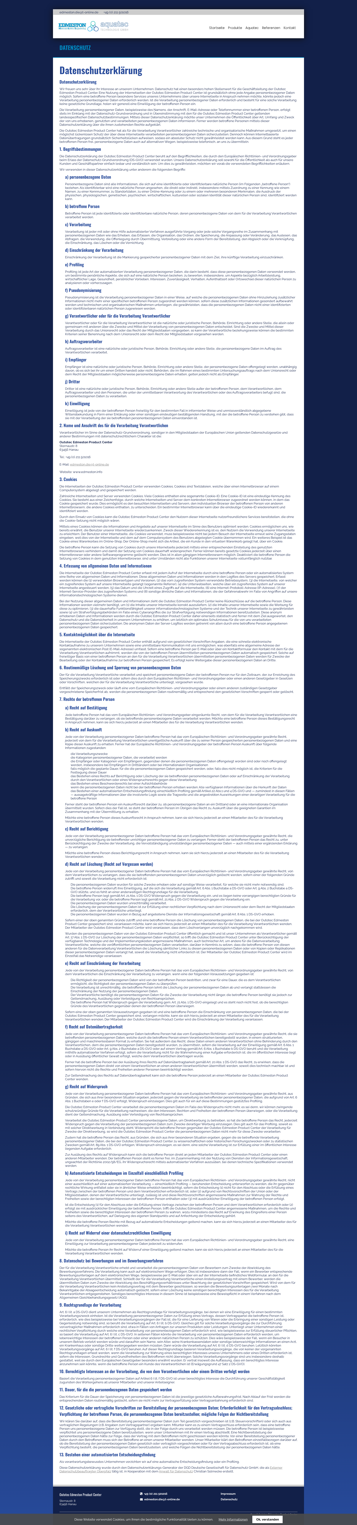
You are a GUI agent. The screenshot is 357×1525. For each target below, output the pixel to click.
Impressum (228, 1493)
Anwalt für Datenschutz (176, 1471)
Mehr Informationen (233, 1519)
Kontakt (290, 28)
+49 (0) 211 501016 (155, 1493)
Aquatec (252, 28)
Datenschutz (229, 1499)
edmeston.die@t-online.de (79, 12)
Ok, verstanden (267, 1519)
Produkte (235, 28)
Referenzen (271, 28)
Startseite (217, 28)
